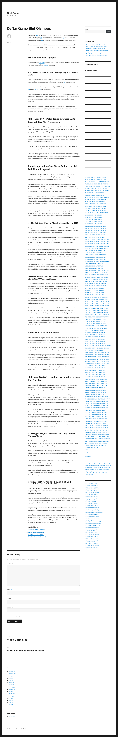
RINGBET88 (102, 394)
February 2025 (12, 671)
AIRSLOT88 (95, 181)
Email (9, 598)
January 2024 (12, 688)
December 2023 (12, 689)
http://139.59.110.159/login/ (91, 543)
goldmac (87, 460)
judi (42, 40)
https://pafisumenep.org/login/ (92, 514)
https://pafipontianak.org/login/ (92, 525)
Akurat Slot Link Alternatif (36, 532)
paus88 (86, 449)
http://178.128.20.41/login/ (91, 532)
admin (8, 40)
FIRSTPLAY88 (94, 250)
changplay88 (88, 456)
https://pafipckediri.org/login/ (92, 509)
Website (10, 607)
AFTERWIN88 (88, 177)
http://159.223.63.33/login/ (91, 529)
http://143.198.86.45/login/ (91, 485)
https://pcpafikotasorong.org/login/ (93, 511)
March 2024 (11, 684)
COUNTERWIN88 (94, 212)
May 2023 (11, 702)
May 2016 (11, 704)
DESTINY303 (102, 232)
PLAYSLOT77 (102, 370)
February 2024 (12, 686)
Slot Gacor (13, 13)
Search (86, 29)
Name (9, 589)
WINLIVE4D (106, 434)
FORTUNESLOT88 (105, 261)
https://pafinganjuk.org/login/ (92, 527)
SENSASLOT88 (101, 400)
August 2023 (12, 697)
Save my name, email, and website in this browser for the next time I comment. (28, 616)
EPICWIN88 (101, 239)
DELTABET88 (97, 225)
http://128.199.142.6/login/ (91, 531)
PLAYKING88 (88, 365)
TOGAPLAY (106, 429)
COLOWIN (103, 203)
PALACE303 (104, 358)
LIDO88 (87, 314)
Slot (37, 35)
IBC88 (93, 296)
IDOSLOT (90, 299)
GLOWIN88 (99, 276)
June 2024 (11, 678)
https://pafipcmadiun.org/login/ (92, 518)
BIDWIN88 (100, 197)
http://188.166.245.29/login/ (91, 501)
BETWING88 (106, 190)
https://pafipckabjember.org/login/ (93, 523)
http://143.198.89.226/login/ (91, 503)
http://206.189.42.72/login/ (91, 536)
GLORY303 (106, 270)
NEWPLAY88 (88, 340)
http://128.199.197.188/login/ (92, 534)
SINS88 (102, 407)
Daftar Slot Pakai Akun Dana (36, 530)
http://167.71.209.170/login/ (91, 538)
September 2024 (12, 673)
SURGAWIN (103, 423)
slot (41, 38)
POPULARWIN (88, 380)
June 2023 (11, 700)
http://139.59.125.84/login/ (91, 541)
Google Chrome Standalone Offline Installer (96, 52)
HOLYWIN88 (88, 289)
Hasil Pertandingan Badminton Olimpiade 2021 (97, 50)
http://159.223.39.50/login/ (91, 494)
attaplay (92, 467)
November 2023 (12, 691)
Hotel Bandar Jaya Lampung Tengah (94, 54)
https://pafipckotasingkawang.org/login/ (94, 512)
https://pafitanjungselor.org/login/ (93, 520)
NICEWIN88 (101, 345)
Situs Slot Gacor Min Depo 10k (37, 537)
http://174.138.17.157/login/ (91, 489)
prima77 (93, 443)
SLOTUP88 (102, 411)
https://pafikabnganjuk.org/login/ (93, 521)
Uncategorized (12, 716)
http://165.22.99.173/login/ (91, 487)
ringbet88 (87, 469)
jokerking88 (88, 473)
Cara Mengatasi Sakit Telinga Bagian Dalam (96, 55)
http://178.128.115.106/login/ (92, 492)
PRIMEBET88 (95, 387)
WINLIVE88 (107, 438)
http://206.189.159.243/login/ (92, 490)
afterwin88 (92, 465)
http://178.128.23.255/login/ (91, 549)
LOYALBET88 (88, 318)
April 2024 (11, 682)
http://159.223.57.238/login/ (91, 547)
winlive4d (87, 463)
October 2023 (12, 693)
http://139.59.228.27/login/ (91, 498)
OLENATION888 (89, 352)
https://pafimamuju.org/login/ (92, 507)
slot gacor (41, 62)
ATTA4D (99, 186)
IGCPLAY (102, 303)
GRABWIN (104, 281)
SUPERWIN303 (88, 418)
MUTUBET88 (103, 330)
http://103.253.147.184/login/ (92, 540)
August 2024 (12, 675)
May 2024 (11, 680)
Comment (11, 563)
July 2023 (11, 698)
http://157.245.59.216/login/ (91, 483)
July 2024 (11, 677)
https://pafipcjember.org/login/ (92, 516)
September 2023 (12, 695)
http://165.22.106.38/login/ (91, 500)
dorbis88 (105, 473)
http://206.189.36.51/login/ (91, 505)
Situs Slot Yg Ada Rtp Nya (36, 534)
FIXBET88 (87, 258)
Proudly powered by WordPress (21, 729)
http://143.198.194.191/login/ (92, 545)
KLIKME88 (107, 307)
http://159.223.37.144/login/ (91, 496)
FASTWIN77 (106, 245)
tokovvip (87, 445)
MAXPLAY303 (88, 325)
